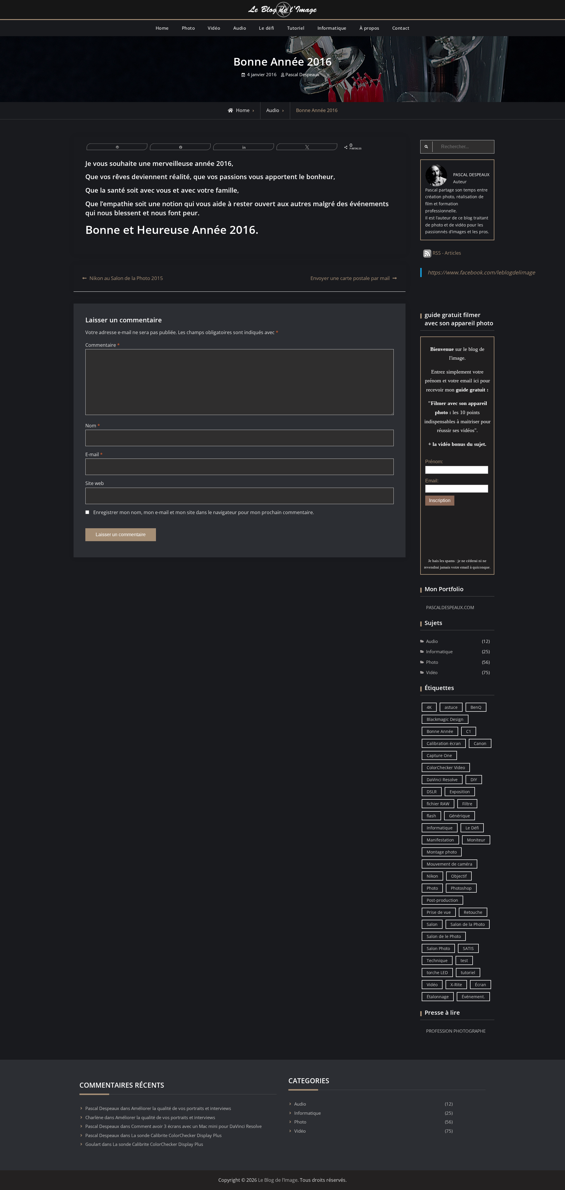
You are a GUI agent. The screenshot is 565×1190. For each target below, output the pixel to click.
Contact (401, 28)
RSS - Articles (446, 253)
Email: (431, 480)
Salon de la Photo (468, 924)
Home (162, 28)
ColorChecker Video (446, 767)
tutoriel (468, 972)
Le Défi (472, 828)
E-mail (94, 454)
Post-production (442, 900)
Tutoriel (296, 28)
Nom (92, 425)
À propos (369, 28)
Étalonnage (438, 996)
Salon (432, 924)
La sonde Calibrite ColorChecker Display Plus (176, 1135)
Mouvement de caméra (449, 864)
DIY (474, 779)
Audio (239, 28)
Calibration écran (444, 743)
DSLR (432, 791)
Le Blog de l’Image (278, 1180)
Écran (480, 984)
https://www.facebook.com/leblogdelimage (481, 272)
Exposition (460, 791)
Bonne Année (440, 731)
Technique (437, 960)
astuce (451, 707)
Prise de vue (439, 912)
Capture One (439, 755)
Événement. (473, 996)
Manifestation (440, 840)
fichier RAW (438, 803)
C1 (468, 731)
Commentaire (102, 345)
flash (431, 816)
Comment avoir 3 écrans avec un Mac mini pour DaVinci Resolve (196, 1126)
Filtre (467, 803)
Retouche (473, 912)
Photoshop (461, 888)
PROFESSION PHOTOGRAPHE (456, 1031)
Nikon (432, 876)
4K (429, 707)
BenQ (476, 707)
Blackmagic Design (445, 719)
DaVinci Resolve (442, 779)
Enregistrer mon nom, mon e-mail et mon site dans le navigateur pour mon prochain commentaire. (203, 512)
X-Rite (456, 984)
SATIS (468, 948)
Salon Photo (438, 948)
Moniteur (476, 840)
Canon (480, 743)
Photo (188, 28)
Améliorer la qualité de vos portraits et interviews (181, 1108)
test (464, 960)
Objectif (459, 876)
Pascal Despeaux (302, 74)
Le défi (266, 28)
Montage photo (442, 852)
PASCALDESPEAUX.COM (450, 607)
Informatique (332, 28)
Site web (94, 483)
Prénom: (434, 461)
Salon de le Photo (444, 936)
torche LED (437, 972)
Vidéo (214, 28)
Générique (459, 816)
